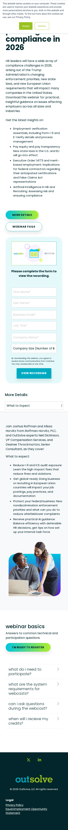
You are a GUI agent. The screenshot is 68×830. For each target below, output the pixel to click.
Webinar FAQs (23, 227)
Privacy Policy (14, 805)
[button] (28, 761)
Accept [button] (25, 25)
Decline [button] (42, 25)
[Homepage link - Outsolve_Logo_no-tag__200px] (34, 781)
